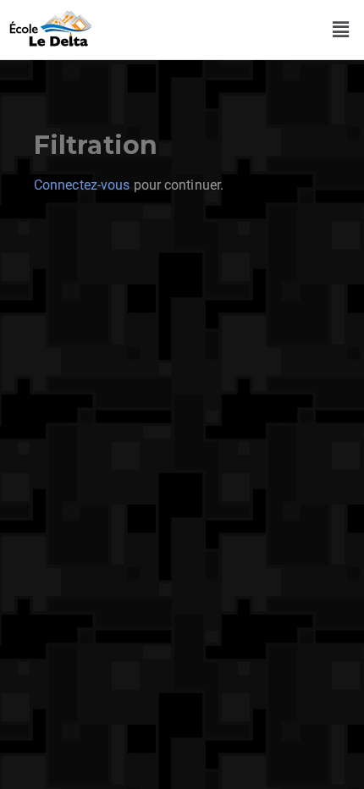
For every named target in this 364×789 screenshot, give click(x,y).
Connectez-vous (82, 185)
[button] (341, 30)
